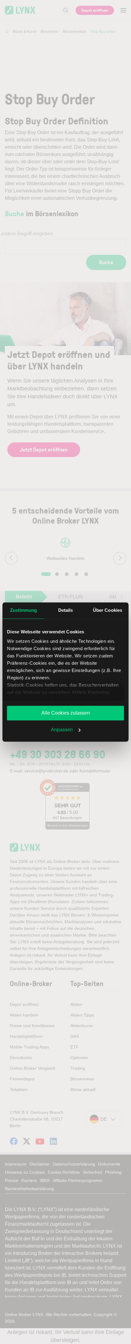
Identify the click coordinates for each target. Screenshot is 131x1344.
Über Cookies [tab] (107, 610)
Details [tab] (65, 610)
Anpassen (62, 729)
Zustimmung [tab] (23, 610)
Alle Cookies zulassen (65, 712)
